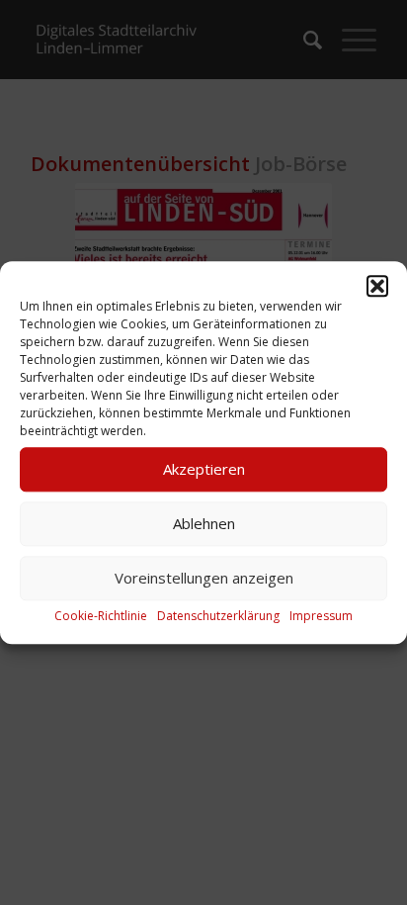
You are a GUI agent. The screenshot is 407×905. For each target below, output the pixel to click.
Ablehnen (204, 523)
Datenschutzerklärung (218, 615)
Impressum (321, 615)
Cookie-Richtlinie (100, 615)
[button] (377, 286)
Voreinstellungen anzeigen (204, 578)
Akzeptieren (204, 469)
